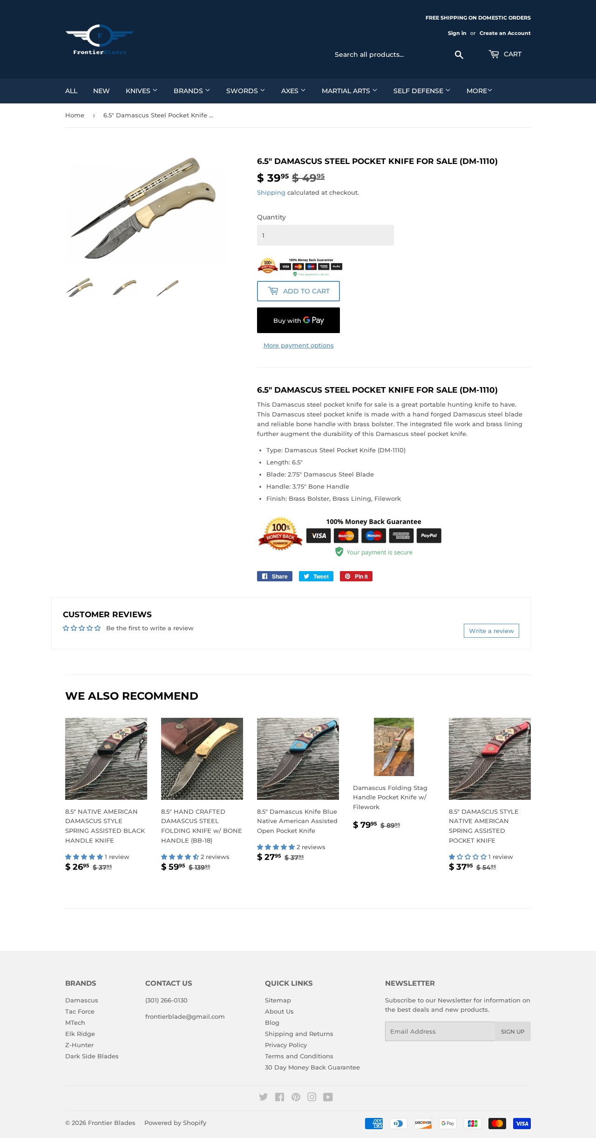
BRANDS (189, 91)
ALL (71, 91)
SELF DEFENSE (419, 91)
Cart (512, 54)
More (477, 91)
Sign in (457, 33)
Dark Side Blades (92, 1056)
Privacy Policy (286, 1045)
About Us (279, 1011)
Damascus (81, 1000)
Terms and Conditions (299, 1056)
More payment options (299, 345)
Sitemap (278, 1000)
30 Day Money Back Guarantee (312, 1067)
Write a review (491, 630)
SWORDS (243, 91)
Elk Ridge (80, 1033)
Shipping (271, 192)
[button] (85, 856)
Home (74, 115)
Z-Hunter (79, 1045)
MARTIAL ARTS (347, 91)
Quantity (271, 217)
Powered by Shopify (175, 1122)
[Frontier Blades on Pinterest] (296, 1098)
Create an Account (505, 33)
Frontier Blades (111, 1122)
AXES (290, 91)
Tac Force (80, 1011)
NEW (101, 91)
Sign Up (513, 1031)
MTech (75, 1022)
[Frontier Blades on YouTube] (328, 1098)
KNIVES (139, 91)
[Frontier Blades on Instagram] (312, 1098)
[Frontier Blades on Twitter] (263, 1098)
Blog (272, 1022)
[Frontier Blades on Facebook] (279, 1098)
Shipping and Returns (299, 1033)
